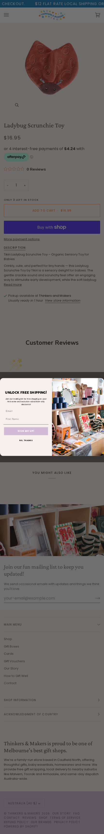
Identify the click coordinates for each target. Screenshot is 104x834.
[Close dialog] (101, 381)
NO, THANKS (26, 440)
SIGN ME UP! (26, 431)
